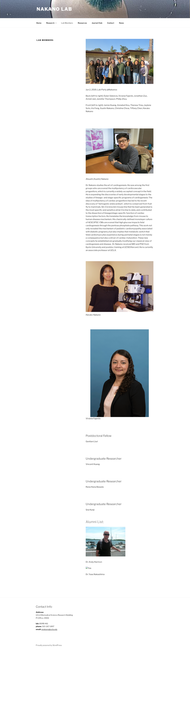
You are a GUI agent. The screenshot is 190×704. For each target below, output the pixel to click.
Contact (110, 23)
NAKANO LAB (54, 9)
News (121, 23)
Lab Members (67, 23)
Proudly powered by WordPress (49, 645)
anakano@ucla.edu (49, 629)
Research (50, 23)
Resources (82, 23)
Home (38, 23)
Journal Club (97, 23)
